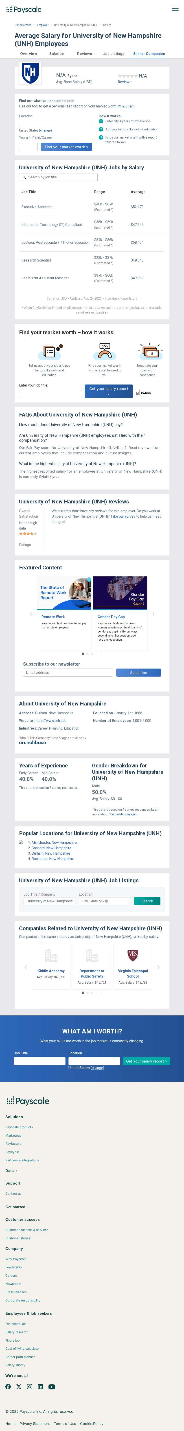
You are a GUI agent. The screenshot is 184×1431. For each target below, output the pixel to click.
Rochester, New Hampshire (53, 859)
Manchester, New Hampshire (54, 842)
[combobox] (55, 123)
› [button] (153, 613)
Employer (42, 25)
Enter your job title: (33, 385)
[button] (29, 53)
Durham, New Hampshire (51, 853)
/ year (72, 76)
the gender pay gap (123, 814)
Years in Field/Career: (36, 138)
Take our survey (123, 516)
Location (85, 894)
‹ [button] (30, 613)
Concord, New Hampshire (51, 848)
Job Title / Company (39, 894)
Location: (26, 116)
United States (23, 25)
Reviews (124, 82)
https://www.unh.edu (50, 721)
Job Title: (21, 1053)
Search (147, 901)
